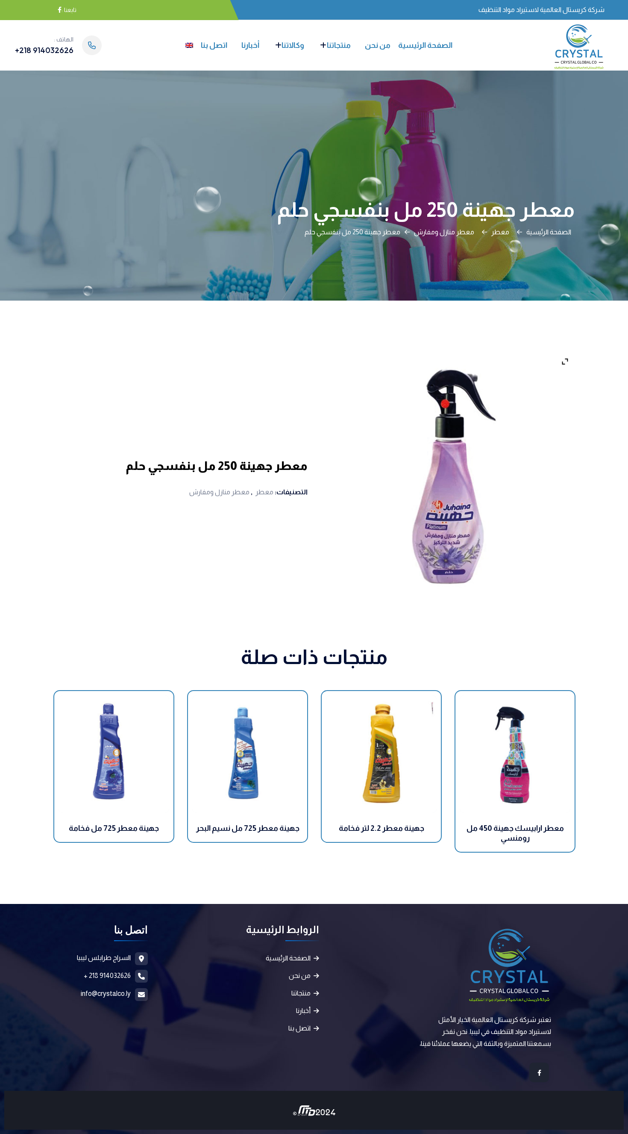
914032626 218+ (44, 50)
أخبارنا (250, 45)
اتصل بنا (214, 45)
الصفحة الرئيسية (425, 45)
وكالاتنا (293, 45)
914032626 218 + (107, 975)
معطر (500, 232)
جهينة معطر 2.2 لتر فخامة (381, 828)
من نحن (377, 45)
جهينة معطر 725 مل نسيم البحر (247, 828)
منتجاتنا (338, 45)
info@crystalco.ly (106, 993)
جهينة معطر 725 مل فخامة (114, 828)
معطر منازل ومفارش (444, 232)
